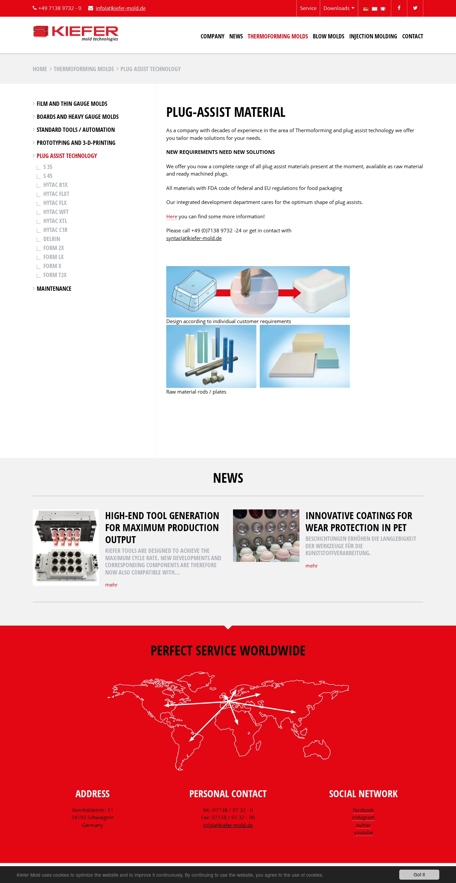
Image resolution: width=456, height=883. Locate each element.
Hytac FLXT (56, 194)
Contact (412, 36)
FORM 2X (53, 248)
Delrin (51, 239)
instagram (363, 817)
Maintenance (54, 288)
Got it (419, 874)
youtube (363, 832)
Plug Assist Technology (67, 156)
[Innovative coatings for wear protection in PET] (266, 560)
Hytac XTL (55, 221)
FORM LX (53, 257)
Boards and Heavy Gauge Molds (78, 117)
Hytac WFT (56, 212)
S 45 (47, 176)
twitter (363, 825)
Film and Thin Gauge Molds (72, 103)
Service (308, 8)
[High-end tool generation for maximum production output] (66, 584)
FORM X (52, 266)
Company (212, 36)
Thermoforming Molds (278, 36)
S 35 (47, 167)
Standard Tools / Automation (76, 130)
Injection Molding (373, 36)
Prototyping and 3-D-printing (76, 143)
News (236, 36)
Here (171, 216)
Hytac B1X (55, 185)
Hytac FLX (55, 203)
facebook (363, 810)
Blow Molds (328, 36)
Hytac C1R (55, 230)
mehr (111, 584)
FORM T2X (55, 275)
